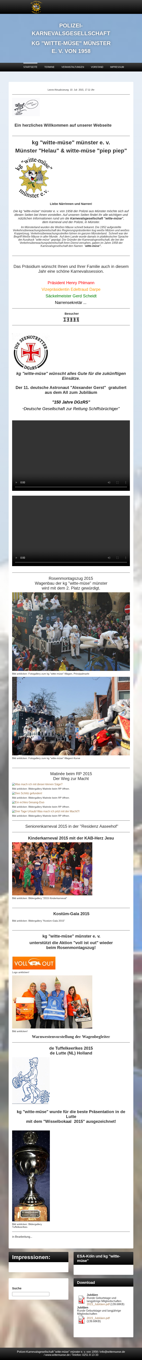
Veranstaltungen (72, 67)
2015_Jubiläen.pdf (98, 1304)
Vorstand (97, 67)
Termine (49, 67)
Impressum (117, 67)
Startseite (30, 67)
